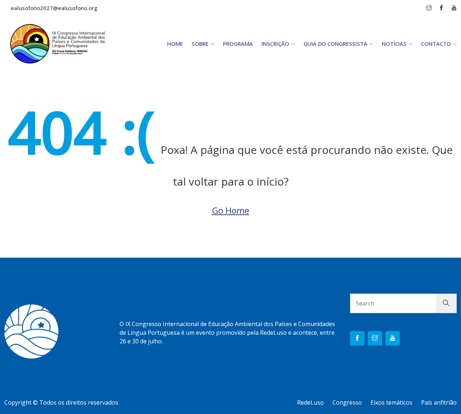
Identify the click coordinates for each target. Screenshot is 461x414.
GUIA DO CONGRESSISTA (335, 43)
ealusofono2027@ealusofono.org (54, 8)
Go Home (230, 210)
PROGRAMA (238, 43)
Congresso (347, 402)
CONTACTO (436, 43)
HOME (175, 43)
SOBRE (200, 43)
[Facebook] (357, 338)
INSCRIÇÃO (275, 43)
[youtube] (392, 338)
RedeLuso (310, 402)
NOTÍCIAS (394, 43)
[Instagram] (375, 338)
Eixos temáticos (391, 402)
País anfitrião (439, 402)
